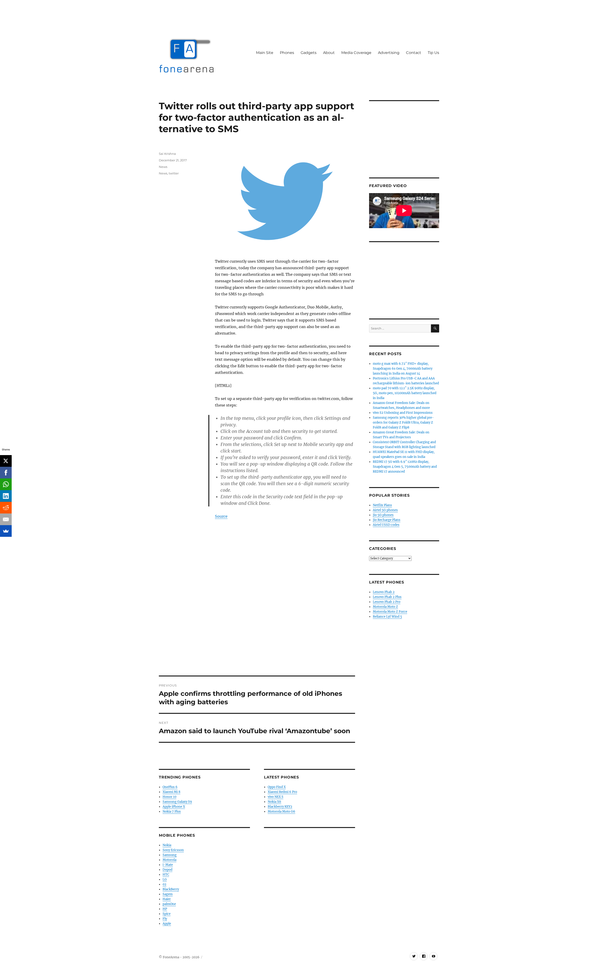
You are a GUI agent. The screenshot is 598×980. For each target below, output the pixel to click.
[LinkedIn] (6, 496)
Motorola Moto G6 (281, 812)
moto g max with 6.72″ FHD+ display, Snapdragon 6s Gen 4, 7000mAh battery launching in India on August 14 (402, 368)
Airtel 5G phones (385, 510)
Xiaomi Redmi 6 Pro (282, 792)
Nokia (167, 845)
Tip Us (433, 52)
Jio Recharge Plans (386, 520)
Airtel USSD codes (386, 525)
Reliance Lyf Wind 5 (387, 617)
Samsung (170, 855)
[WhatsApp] (6, 484)
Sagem (168, 894)
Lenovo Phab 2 (384, 592)
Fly (165, 919)
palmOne (169, 904)
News (163, 167)
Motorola (169, 860)
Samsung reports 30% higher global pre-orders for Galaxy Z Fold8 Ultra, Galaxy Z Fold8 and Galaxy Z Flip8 (403, 422)
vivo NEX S (275, 797)
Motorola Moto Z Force (390, 612)
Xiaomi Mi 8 (171, 792)
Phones (287, 52)
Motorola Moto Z (385, 607)
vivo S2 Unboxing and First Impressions (403, 413)
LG (165, 879)
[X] (6, 461)
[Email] (6, 519)
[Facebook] (6, 472)
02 (164, 884)
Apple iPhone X (174, 807)
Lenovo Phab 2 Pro (386, 602)
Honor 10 (169, 797)
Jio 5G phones (383, 515)
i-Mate (168, 865)
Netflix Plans (382, 505)
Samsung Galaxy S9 (177, 802)
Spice (167, 914)
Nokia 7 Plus (172, 812)
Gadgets (309, 52)
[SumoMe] (6, 531)
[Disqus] (257, 610)
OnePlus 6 (170, 787)
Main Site (264, 52)
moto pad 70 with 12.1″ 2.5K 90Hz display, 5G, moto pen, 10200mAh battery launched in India (404, 393)
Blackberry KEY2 (280, 807)
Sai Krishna (167, 154)
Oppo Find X (277, 787)
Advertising (388, 52)
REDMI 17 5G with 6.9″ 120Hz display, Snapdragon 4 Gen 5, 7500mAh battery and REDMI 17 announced (405, 467)
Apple (167, 924)
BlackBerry (171, 889)
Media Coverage (356, 52)
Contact (413, 52)
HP (165, 909)
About (329, 52)
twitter (174, 173)
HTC (166, 875)
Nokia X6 (274, 802)
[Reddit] (6, 507)
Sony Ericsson (173, 850)
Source (221, 516)
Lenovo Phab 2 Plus (387, 597)
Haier (167, 899)
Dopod (167, 870)
